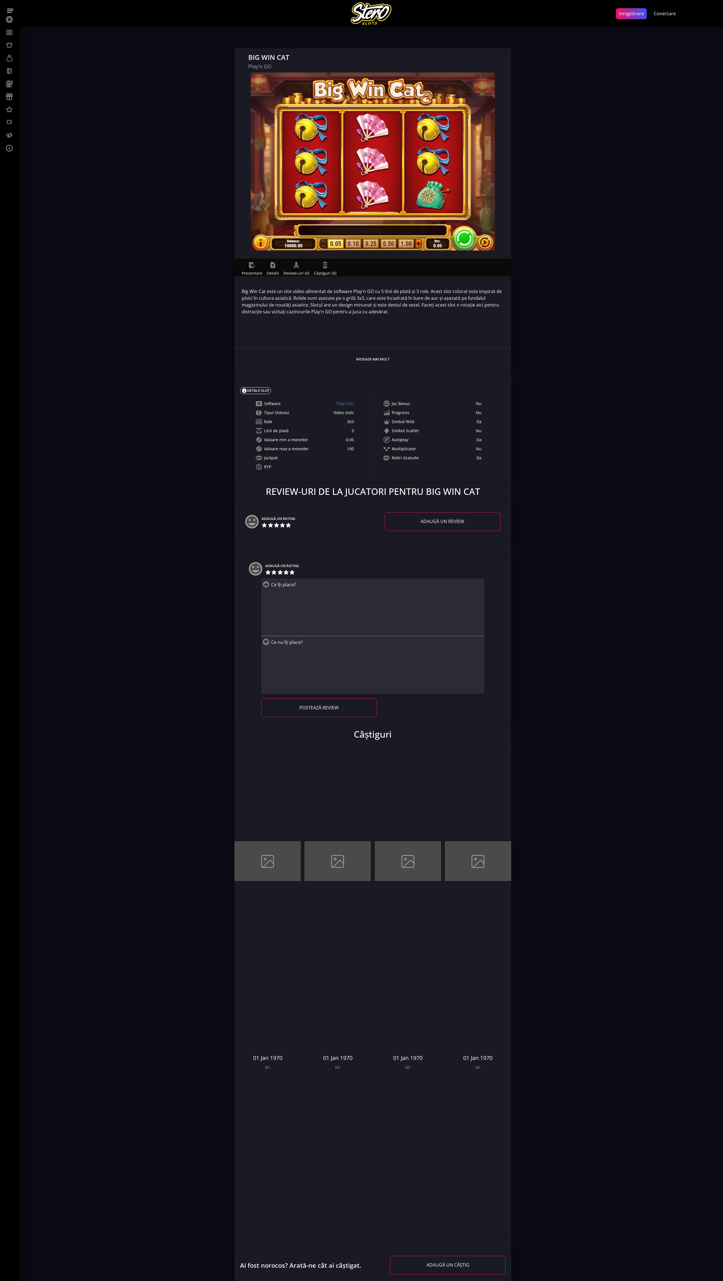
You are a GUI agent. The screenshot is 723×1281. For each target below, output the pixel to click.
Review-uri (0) (296, 273)
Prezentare (252, 273)
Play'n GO (345, 403)
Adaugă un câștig (447, 1265)
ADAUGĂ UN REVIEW (442, 521)
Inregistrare (631, 13)
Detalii (273, 273)
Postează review (319, 708)
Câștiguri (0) (325, 273)
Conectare (665, 13)
